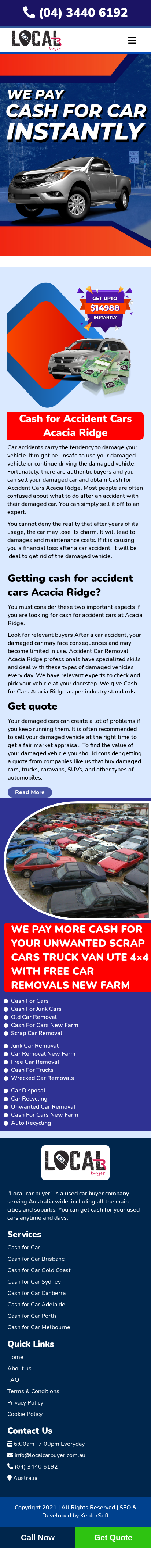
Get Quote (113, 1537)
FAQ (13, 1380)
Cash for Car (23, 1248)
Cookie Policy (25, 1414)
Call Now (38, 1537)
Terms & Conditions (33, 1391)
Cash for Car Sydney (34, 1282)
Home (15, 1357)
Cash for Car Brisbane (36, 1259)
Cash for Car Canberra (36, 1293)
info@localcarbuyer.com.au (49, 1455)
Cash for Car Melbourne (38, 1327)
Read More (30, 792)
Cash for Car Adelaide (36, 1305)
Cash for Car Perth (31, 1316)
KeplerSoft (94, 1516)
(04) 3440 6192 (81, 13)
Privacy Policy (25, 1403)
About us (19, 1369)
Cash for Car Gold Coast (39, 1270)
